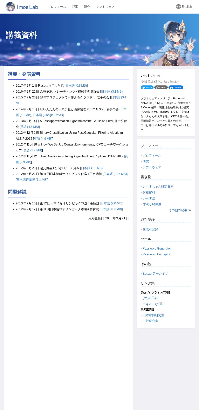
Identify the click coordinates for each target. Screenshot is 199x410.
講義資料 (149, 192)
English (187, 6)
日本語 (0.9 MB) (111, 209)
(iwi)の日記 (150, 298)
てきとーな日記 (153, 304)
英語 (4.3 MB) (29, 126)
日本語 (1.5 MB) (92, 168)
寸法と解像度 (152, 204)
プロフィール (57, 6)
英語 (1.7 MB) (33, 150)
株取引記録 (150, 229)
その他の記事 (178, 210)
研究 (87, 6)
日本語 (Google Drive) (48, 115)
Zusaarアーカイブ (155, 273)
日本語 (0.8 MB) (76, 85)
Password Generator (157, 248)
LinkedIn (177, 87)
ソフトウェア (105, 6)
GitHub (162, 87)
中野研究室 (150, 321)
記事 (75, 6)
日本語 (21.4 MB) (115, 174)
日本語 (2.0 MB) (111, 203)
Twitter (149, 87)
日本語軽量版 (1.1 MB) (32, 179)
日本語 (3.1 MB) (112, 91)
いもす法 (149, 198)
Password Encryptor (156, 254)
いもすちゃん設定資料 (158, 186)
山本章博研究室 (153, 315)
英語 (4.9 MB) (43, 138)
